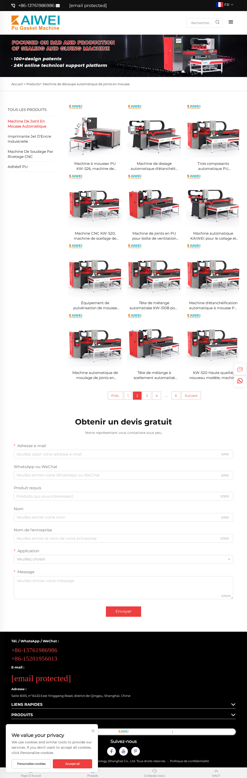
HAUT (216, 776)
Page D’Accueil (31, 776)
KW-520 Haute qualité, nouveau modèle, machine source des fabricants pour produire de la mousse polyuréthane (213, 375)
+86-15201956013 (34, 658)
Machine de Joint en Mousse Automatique (27, 124)
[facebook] (111, 751)
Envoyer (123, 611)
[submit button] (217, 22)
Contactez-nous (154, 776)
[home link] (35, 22)
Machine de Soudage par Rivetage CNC (30, 154)
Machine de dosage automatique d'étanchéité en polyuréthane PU (154, 166)
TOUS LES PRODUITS (27, 109)
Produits (33, 84)
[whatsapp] (240, 381)
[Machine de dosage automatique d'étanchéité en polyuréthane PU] (154, 130)
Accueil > (18, 84)
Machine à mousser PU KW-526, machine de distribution (95, 166)
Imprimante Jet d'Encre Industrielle (29, 139)
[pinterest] (135, 751)
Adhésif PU (18, 166)
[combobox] (123, 559)
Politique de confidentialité (189, 761)
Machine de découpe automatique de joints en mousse (86, 84)
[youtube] (123, 751)
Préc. (115, 395)
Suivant (191, 395)
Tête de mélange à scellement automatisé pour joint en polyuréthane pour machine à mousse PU (154, 375)
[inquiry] (240, 369)
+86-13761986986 (36, 5)
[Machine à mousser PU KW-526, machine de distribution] (95, 130)
